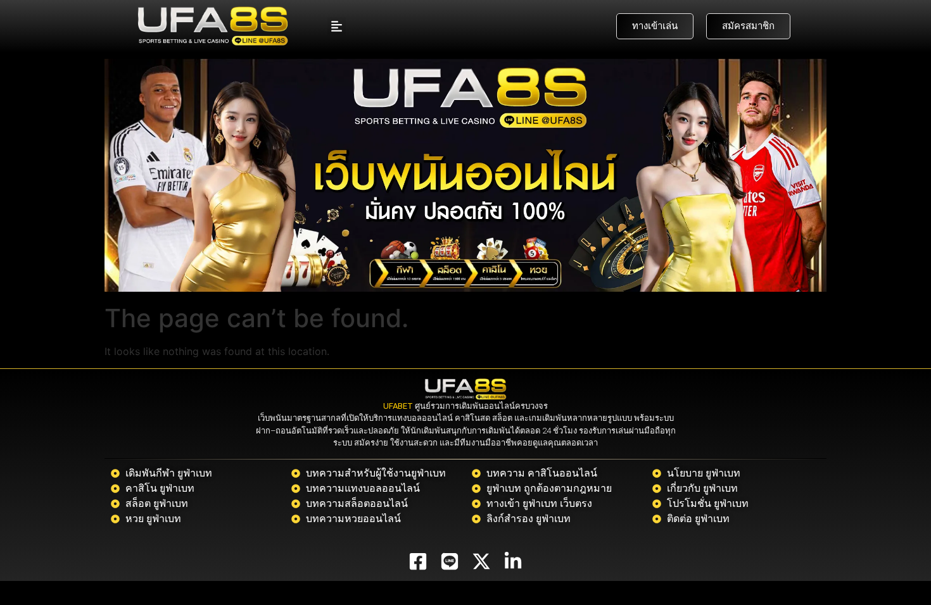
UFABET (398, 406)
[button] (336, 26)
